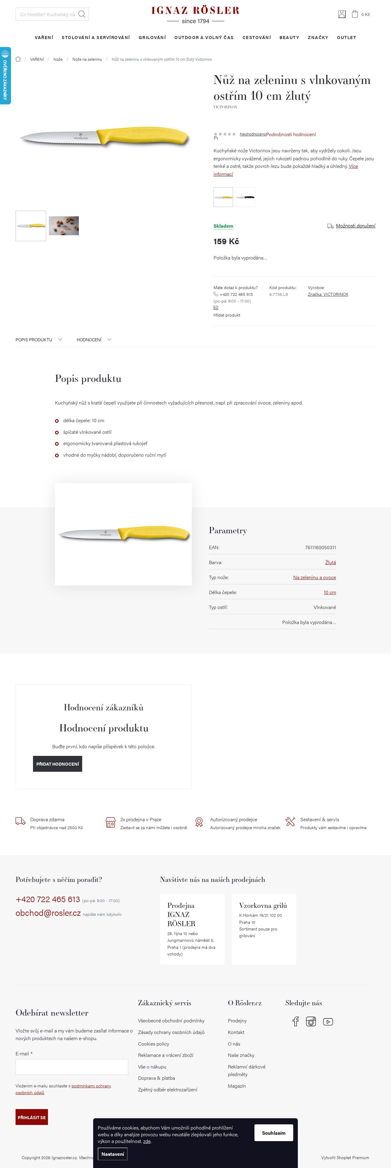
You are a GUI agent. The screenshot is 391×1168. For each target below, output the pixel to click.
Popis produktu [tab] (34, 339)
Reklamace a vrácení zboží (165, 1054)
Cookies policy (153, 1043)
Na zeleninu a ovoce (314, 577)
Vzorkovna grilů (263, 905)
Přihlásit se (32, 1117)
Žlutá (330, 562)
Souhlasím (274, 1132)
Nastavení (112, 1153)
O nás (234, 1043)
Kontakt (236, 1032)
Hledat (82, 14)
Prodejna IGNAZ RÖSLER (181, 914)
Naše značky (241, 1054)
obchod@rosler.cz (69, 912)
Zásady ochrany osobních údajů (171, 1032)
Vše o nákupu (152, 1066)
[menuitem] (44, 37)
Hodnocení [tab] (89, 339)
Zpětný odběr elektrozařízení (167, 1089)
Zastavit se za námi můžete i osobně (153, 823)
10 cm (330, 592)
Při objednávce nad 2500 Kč (56, 823)
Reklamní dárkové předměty (246, 1070)
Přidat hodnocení (57, 764)
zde (147, 1140)
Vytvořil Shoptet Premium (345, 1157)
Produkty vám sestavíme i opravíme (333, 823)
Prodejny (237, 1020)
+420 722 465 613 (233, 297)
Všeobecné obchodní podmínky (171, 1020)
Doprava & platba (156, 1077)
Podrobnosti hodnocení (291, 134)
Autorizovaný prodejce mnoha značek (245, 823)
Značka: (328, 294)
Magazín (237, 1085)
